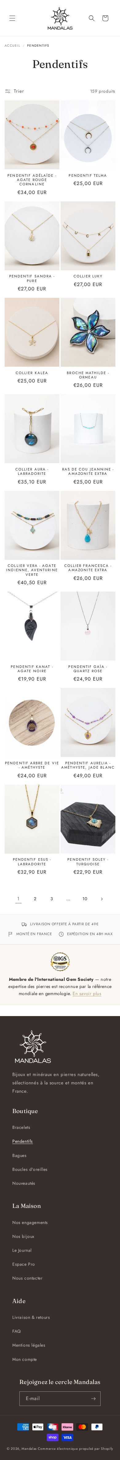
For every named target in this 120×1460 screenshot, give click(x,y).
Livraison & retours (31, 1317)
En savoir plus (87, 993)
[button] (12, 18)
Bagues (19, 1155)
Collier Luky (88, 276)
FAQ (16, 1331)
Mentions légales (29, 1345)
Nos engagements (30, 1222)
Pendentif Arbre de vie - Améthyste (32, 765)
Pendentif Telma (88, 175)
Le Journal (22, 1250)
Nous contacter (27, 1278)
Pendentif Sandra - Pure (32, 278)
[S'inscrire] (93, 1398)
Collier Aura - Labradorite (32, 471)
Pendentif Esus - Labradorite (32, 861)
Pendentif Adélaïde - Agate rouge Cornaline (31, 180)
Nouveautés (23, 1183)
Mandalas (29, 1448)
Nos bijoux (23, 1236)
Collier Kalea (32, 373)
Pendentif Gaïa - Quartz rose (87, 669)
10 (84, 899)
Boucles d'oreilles (30, 1169)
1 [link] (18, 898)
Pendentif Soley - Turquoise (87, 861)
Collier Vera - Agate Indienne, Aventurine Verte (32, 570)
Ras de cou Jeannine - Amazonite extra (88, 471)
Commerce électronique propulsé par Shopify (75, 1448)
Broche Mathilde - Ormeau (88, 375)
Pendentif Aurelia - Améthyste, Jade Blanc (87, 765)
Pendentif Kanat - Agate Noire (32, 669)
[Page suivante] (101, 899)
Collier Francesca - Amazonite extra (88, 567)
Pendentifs (22, 1141)
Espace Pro (23, 1264)
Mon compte (24, 1359)
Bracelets (21, 1127)
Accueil (12, 45)
